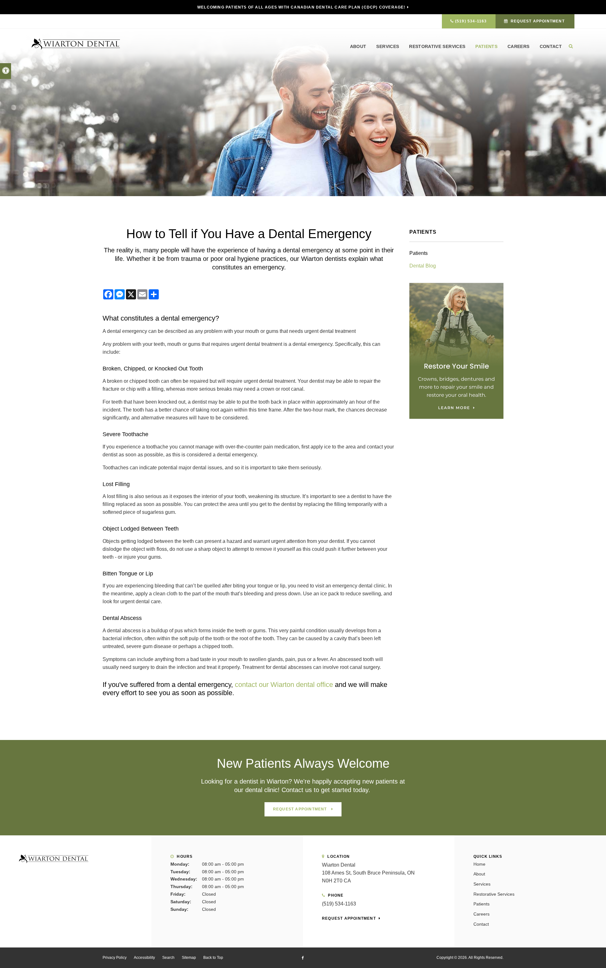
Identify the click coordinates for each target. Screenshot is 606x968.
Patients (486, 46)
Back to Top (213, 957)
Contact (551, 46)
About (358, 46)
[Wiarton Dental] (76, 43)
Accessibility (144, 957)
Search (168, 957)
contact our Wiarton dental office (284, 684)
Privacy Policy (115, 957)
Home (479, 864)
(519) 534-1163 (471, 21)
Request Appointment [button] (537, 21)
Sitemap (189, 957)
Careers (518, 46)
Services (387, 46)
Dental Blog (422, 265)
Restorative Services (437, 46)
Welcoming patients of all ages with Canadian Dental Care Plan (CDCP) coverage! (301, 7)
